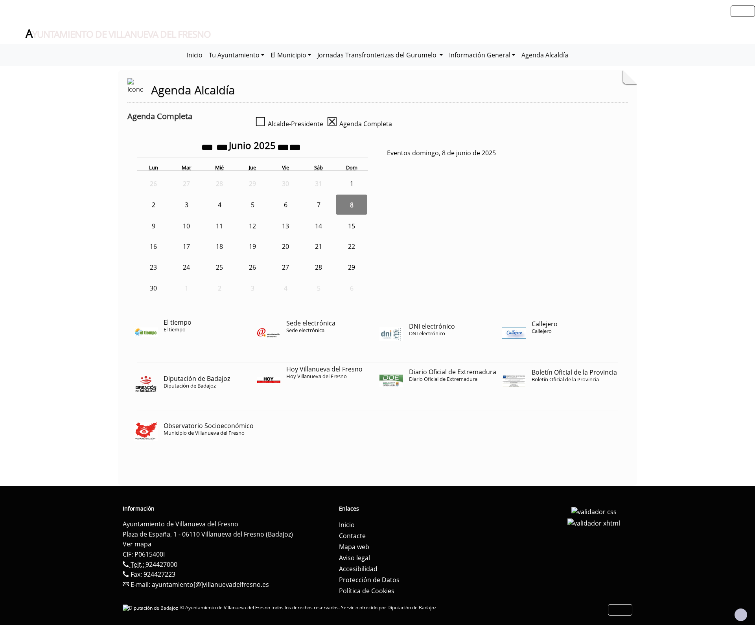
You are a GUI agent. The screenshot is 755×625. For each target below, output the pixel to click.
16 (153, 246)
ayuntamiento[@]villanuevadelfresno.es (210, 584)
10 (186, 226)
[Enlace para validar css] (594, 511)
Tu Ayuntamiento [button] (234, 55)
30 (153, 288)
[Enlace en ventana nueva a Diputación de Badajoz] (151, 607)
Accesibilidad (358, 568)
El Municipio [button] (288, 55)
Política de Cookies (366, 590)
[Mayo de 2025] (223, 146)
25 (219, 267)
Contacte (352, 535)
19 (252, 246)
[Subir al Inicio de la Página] (741, 614)
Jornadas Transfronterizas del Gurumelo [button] (377, 55)
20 (285, 246)
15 (351, 226)
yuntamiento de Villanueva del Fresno (118, 34)
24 (186, 267)
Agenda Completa (359, 123)
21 (318, 246)
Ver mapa (137, 544)
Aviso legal (354, 557)
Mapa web (354, 546)
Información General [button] (479, 55)
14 (318, 226)
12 (252, 226)
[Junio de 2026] (284, 146)
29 (351, 267)
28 (318, 267)
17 (186, 246)
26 (252, 267)
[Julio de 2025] (295, 146)
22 (351, 246)
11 (219, 226)
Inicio (195, 55)
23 (153, 267)
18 (219, 246)
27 (285, 267)
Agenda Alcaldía (544, 55)
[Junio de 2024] (208, 146)
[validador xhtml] (593, 522)
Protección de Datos (369, 579)
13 (285, 226)
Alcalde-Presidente (289, 123)
